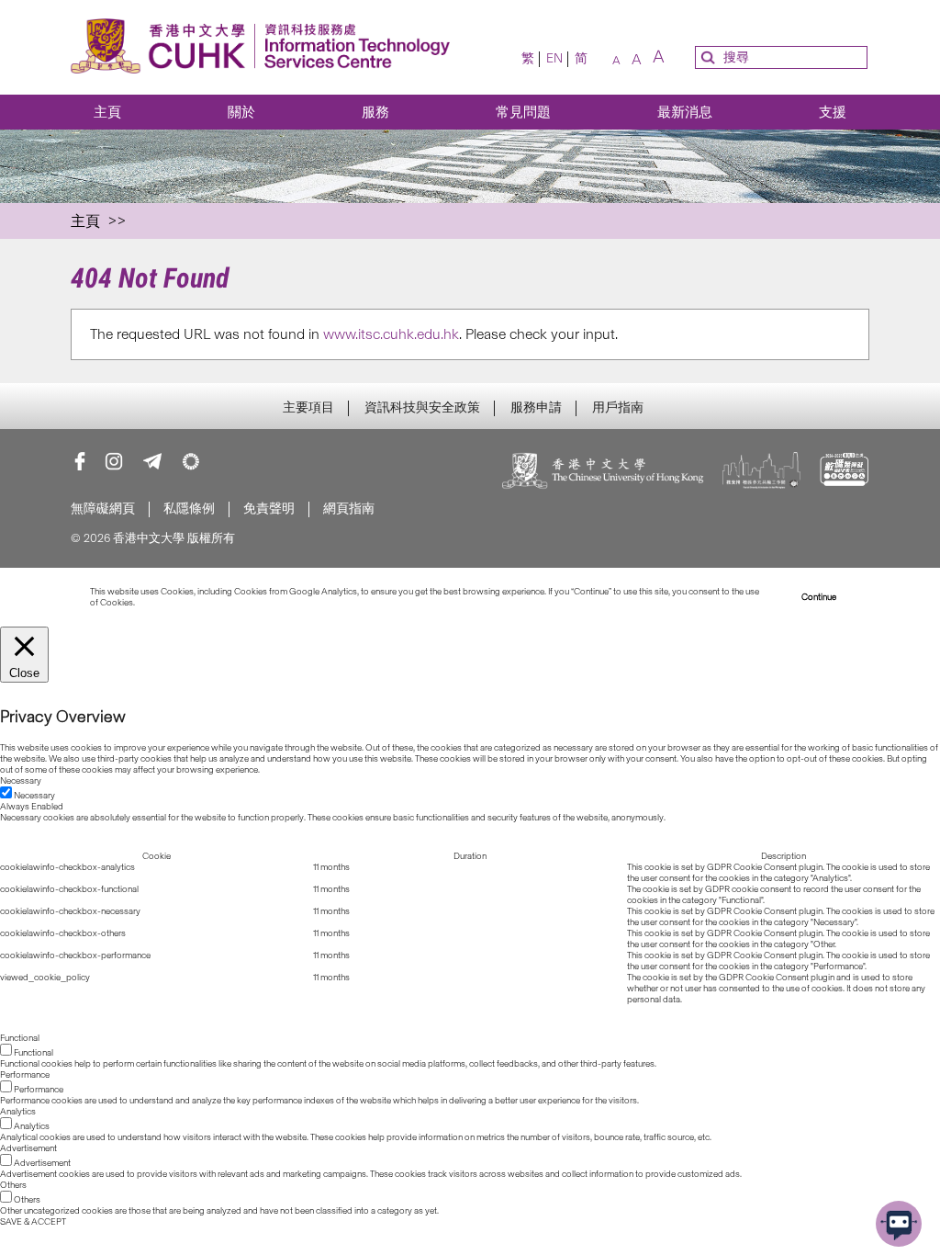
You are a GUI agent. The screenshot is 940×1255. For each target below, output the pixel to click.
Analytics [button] (18, 1111)
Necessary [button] (20, 780)
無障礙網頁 (103, 508)
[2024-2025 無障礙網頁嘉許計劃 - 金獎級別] (844, 472)
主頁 (107, 112)
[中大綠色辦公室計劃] (191, 461)
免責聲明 (269, 508)
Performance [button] (25, 1074)
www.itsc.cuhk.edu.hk (391, 334)
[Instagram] (114, 461)
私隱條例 (189, 508)
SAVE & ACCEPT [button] (33, 1221)
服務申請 (536, 408)
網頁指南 (349, 508)
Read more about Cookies (188, 602)
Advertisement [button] (28, 1148)
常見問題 (523, 112)
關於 (241, 112)
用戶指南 (617, 408)
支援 (832, 112)
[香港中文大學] (603, 472)
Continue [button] (818, 597)
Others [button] (13, 1185)
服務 (375, 112)
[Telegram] (152, 461)
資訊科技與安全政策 (422, 408)
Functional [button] (19, 1038)
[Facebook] (80, 461)
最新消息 (684, 112)
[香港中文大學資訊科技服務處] (266, 47)
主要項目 (308, 408)
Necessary (34, 795)
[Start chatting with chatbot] (899, 1224)
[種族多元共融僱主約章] (761, 472)
